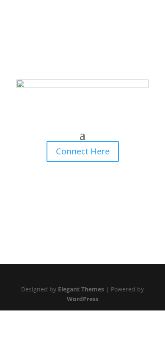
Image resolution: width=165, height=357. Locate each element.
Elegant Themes (81, 289)
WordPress (83, 299)
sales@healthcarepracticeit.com (67, 39)
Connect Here (83, 151)
